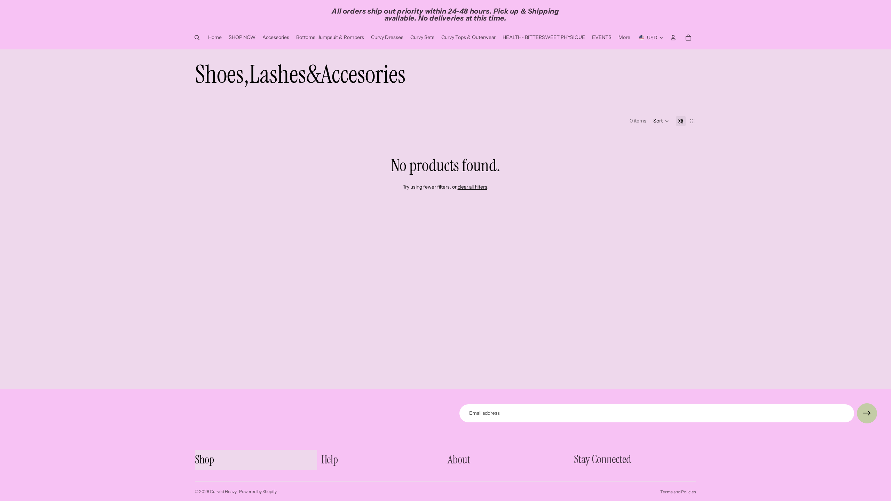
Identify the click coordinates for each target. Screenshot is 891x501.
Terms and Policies (678, 491)
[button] (661, 121)
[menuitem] (624, 38)
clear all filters (472, 187)
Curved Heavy (223, 491)
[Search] (197, 37)
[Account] (673, 37)
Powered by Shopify (258, 491)
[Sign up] (867, 413)
